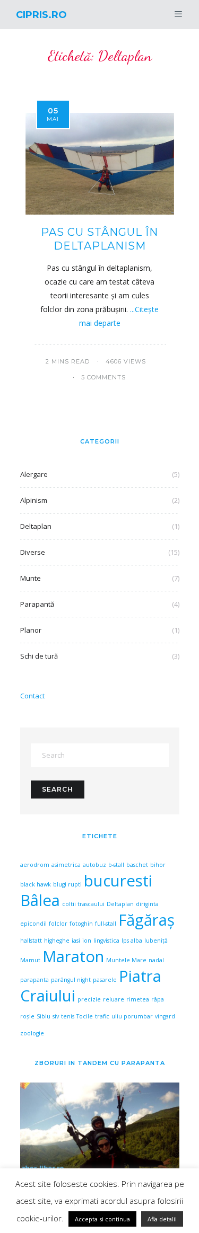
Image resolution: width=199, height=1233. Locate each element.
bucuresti (118, 880)
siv (56, 1016)
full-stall (105, 923)
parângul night (71, 979)
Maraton (73, 956)
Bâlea (40, 900)
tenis (67, 1016)
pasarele (105, 979)
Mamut (30, 960)
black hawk (35, 884)
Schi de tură (39, 656)
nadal (156, 960)
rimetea (137, 999)
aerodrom (34, 864)
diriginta (147, 904)
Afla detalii (162, 1219)
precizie (89, 999)
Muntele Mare (126, 960)
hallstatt (31, 940)
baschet (137, 864)
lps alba (132, 940)
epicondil (33, 923)
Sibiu (43, 1016)
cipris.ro (41, 15)
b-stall (116, 864)
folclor (58, 923)
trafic (102, 1016)
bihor (158, 864)
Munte (30, 578)
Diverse (32, 552)
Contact (32, 695)
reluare (113, 999)
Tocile (84, 1016)
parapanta (34, 979)
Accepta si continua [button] (102, 1219)
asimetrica (66, 864)
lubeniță (156, 940)
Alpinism (33, 500)
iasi (76, 940)
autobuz (94, 864)
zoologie (32, 1033)
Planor (30, 630)
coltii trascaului (83, 904)
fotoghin (81, 923)
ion (86, 940)
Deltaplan (35, 526)
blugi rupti (67, 884)
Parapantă (37, 604)
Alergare (34, 474)
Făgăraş (146, 919)
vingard (165, 1016)
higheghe (57, 940)
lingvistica (106, 940)
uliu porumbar (132, 1016)
